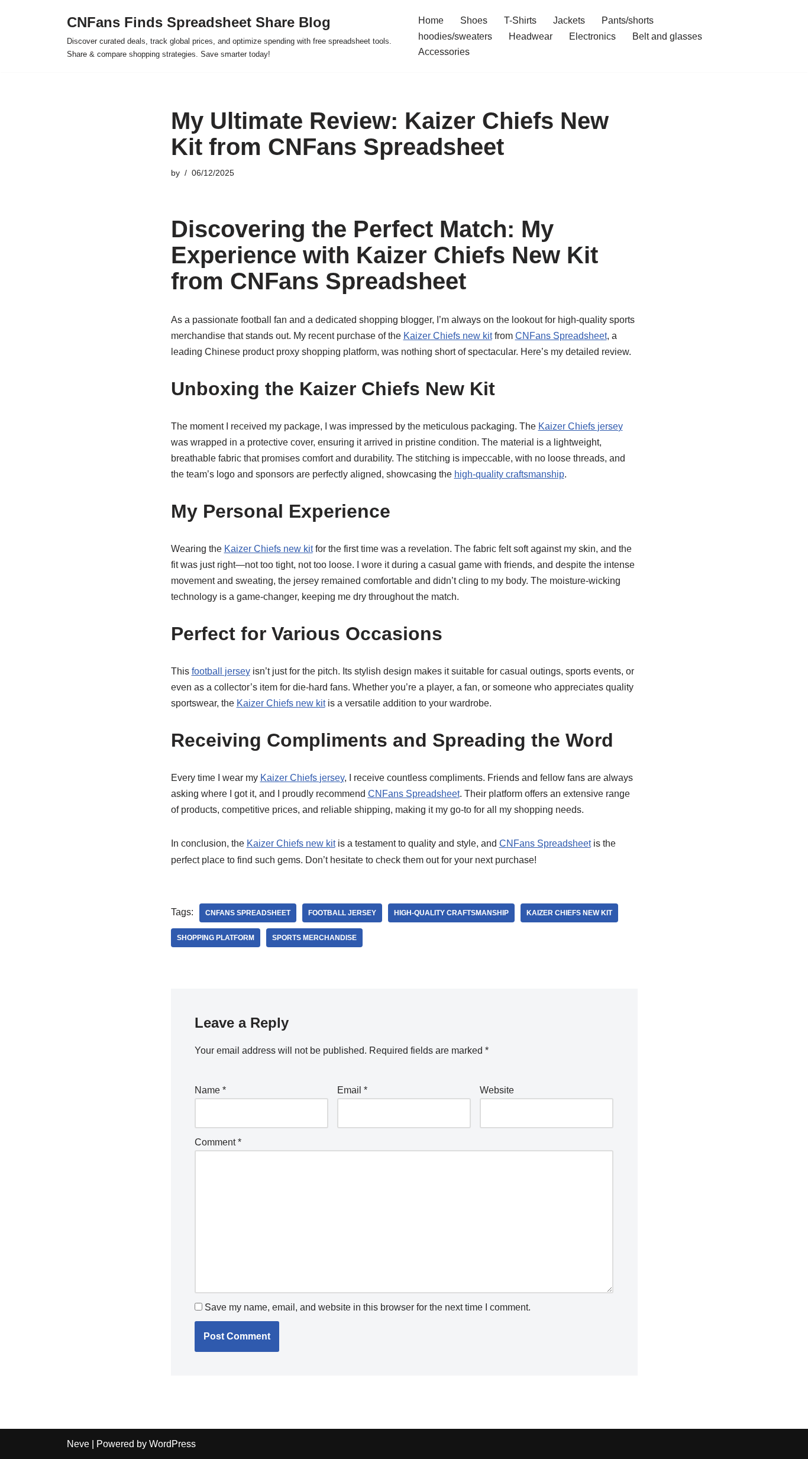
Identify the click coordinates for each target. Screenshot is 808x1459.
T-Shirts (520, 20)
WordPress (172, 1444)
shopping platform (215, 938)
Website (497, 1090)
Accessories (444, 52)
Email (352, 1090)
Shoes (473, 20)
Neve (78, 1444)
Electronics (592, 36)
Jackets (569, 20)
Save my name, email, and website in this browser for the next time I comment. (368, 1307)
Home (431, 20)
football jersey (221, 671)
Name (210, 1090)
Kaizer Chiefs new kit (447, 336)
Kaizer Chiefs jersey (580, 426)
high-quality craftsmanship (509, 474)
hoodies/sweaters (455, 36)
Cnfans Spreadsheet (247, 913)
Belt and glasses (667, 36)
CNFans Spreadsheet (561, 336)
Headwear (530, 36)
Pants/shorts (628, 20)
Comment (218, 1142)
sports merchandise (314, 938)
